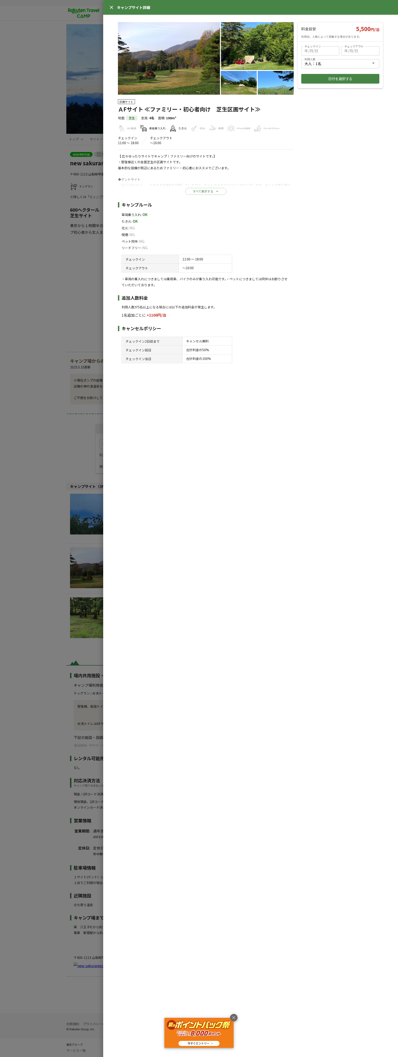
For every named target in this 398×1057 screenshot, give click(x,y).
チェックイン (312, 46)
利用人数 (310, 59)
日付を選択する (340, 78)
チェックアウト (354, 46)
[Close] (111, 7)
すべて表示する (203, 191)
